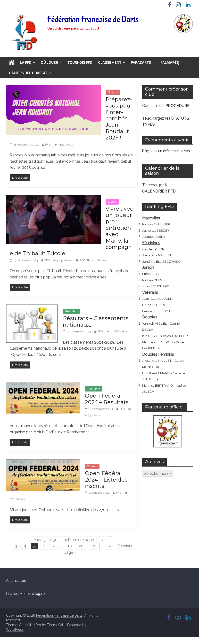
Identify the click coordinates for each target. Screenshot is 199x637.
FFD (47, 144)
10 (70, 546)
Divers (112, 201)
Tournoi (113, 92)
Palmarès (169, 62)
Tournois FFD (79, 62)
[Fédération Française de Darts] (11, 62)
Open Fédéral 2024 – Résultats (107, 398)
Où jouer (49, 62)
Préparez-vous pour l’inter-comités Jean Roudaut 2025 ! (119, 118)
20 (81, 546)
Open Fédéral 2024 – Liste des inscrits (106, 479)
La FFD (25, 62)
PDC (82, 260)
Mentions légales (33, 594)
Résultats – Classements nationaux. (95, 321)
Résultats (71, 311)
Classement (109, 62)
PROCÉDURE (178, 105)
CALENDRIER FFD (159, 191)
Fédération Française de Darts (93, 19)
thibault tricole (96, 260)
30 (93, 546)
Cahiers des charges (29, 73)
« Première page (79, 539)
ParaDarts (141, 62)
